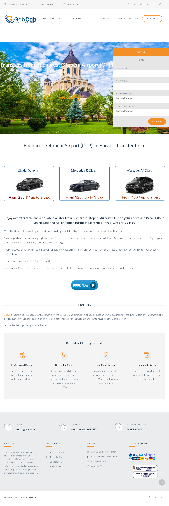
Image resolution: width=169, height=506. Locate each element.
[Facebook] (128, 4)
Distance (141, 52)
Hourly (141, 60)
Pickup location (123, 94)
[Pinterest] (148, 4)
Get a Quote (152, 18)
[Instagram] (162, 497)
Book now (157, 121)
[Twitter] (134, 4)
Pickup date (121, 68)
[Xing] (141, 4)
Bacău (7, 314)
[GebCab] (20, 18)
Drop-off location (124, 107)
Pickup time (121, 81)
